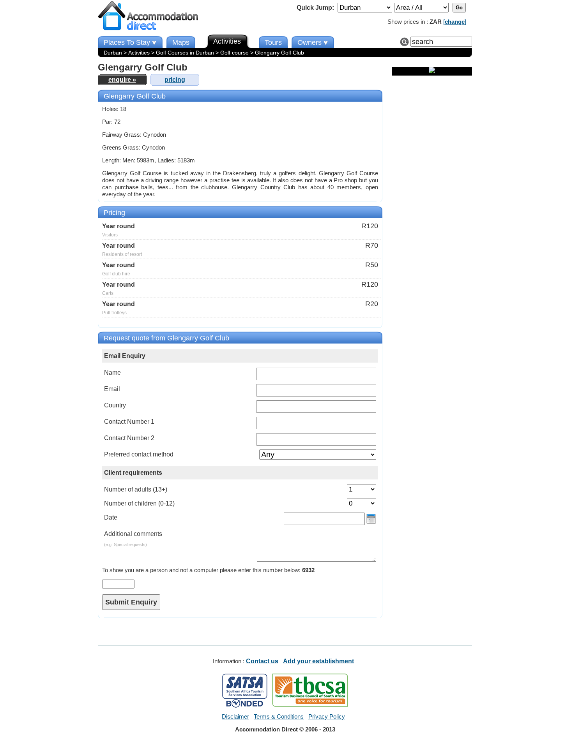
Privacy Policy (326, 716)
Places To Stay (127, 42)
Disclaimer (235, 716)
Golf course (234, 52)
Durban (113, 52)
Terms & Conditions (279, 716)
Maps (180, 42)
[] (454, 21)
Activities (139, 52)
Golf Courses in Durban (185, 52)
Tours (273, 42)
